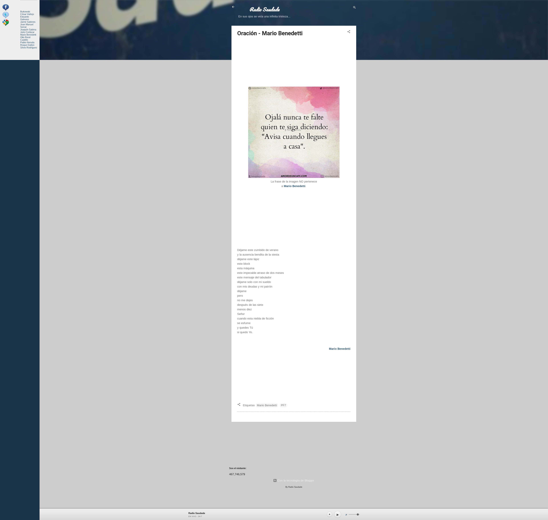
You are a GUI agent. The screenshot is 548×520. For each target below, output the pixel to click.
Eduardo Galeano (24, 18)
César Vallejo (27, 14)
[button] (348, 32)
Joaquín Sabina (28, 29)
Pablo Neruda (27, 42)
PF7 (283, 405)
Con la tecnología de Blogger (295, 480)
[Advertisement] (293, 62)
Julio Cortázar (27, 32)
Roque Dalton (27, 45)
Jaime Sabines (27, 22)
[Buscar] (354, 7)
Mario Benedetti (267, 405)
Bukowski (25, 11)
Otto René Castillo (25, 38)
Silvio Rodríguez (28, 47)
